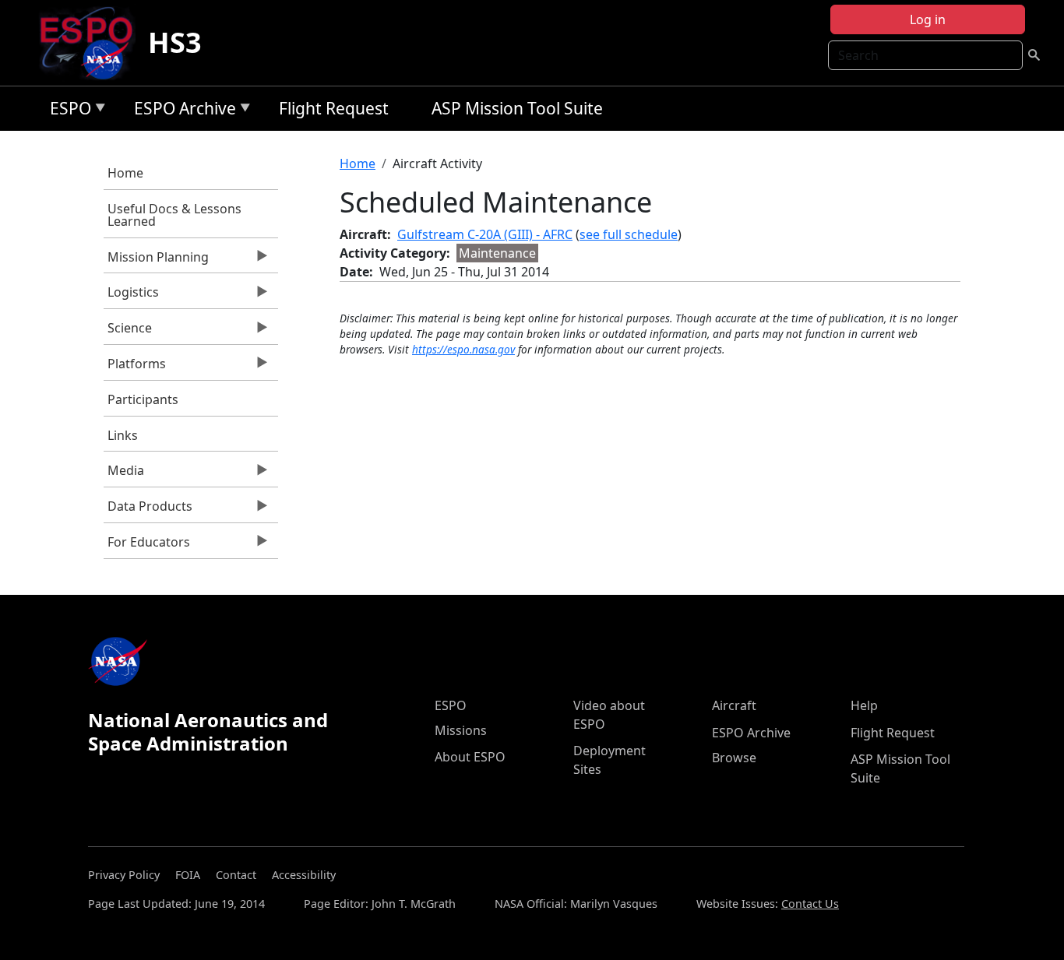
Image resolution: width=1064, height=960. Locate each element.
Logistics (131, 295)
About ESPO (470, 756)
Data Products (148, 510)
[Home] (92, 43)
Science (128, 331)
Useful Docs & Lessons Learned (174, 215)
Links (122, 435)
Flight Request (334, 108)
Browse (734, 757)
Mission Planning (156, 260)
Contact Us (810, 903)
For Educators (147, 545)
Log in (928, 19)
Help (864, 705)
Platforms (135, 367)
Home (125, 172)
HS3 (175, 42)
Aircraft (734, 705)
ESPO (66, 111)
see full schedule (629, 234)
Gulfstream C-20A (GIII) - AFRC (485, 234)
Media (124, 474)
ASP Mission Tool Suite (517, 108)
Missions (461, 730)
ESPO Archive (181, 111)
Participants (142, 399)
